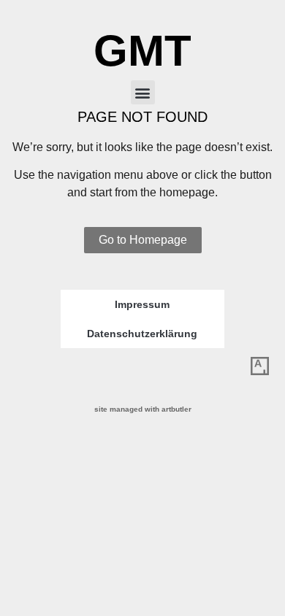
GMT (142, 50)
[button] (143, 92)
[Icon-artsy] (259, 366)
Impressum (142, 304)
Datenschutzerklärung (142, 333)
